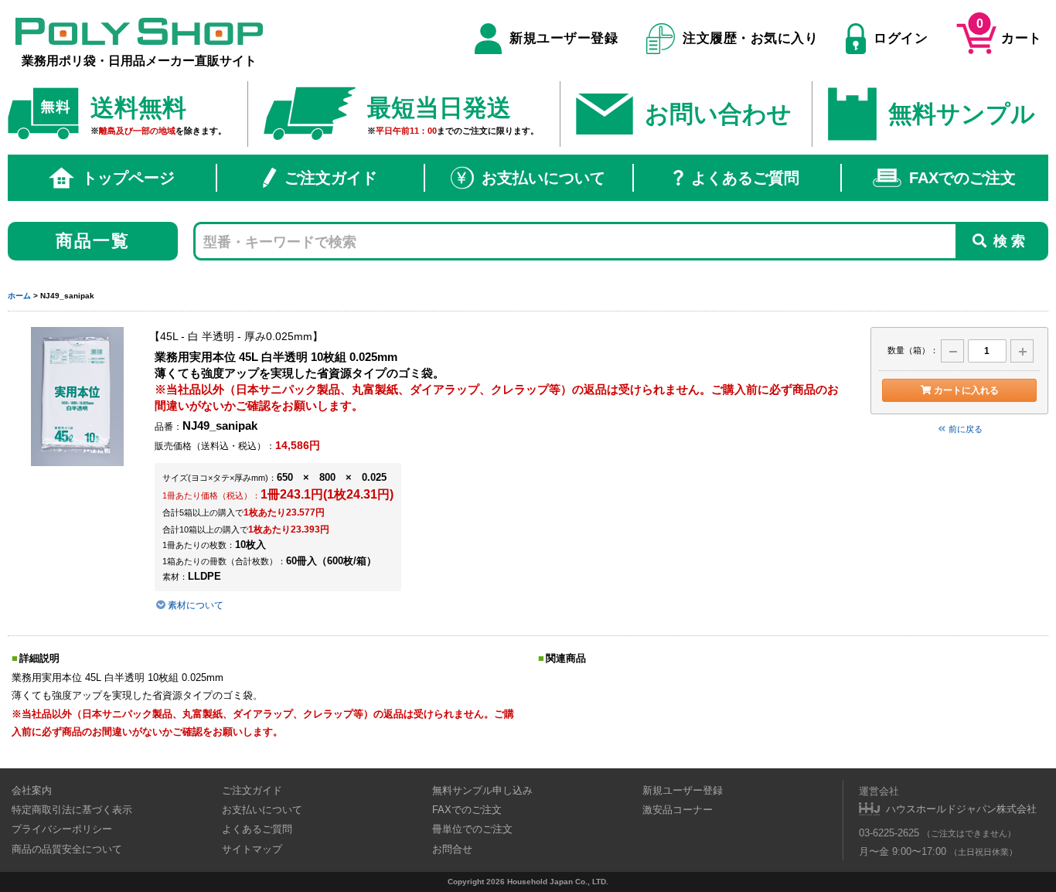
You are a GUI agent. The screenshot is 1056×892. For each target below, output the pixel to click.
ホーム (19, 295)
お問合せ (452, 849)
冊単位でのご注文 (472, 829)
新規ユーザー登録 (563, 38)
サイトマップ (252, 849)
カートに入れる (966, 390)
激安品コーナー (677, 809)
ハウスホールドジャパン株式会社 (961, 809)
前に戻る (966, 429)
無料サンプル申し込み (482, 790)
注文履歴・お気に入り (750, 38)
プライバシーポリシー (62, 829)
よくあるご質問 (745, 177)
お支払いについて (543, 177)
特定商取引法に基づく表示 (72, 809)
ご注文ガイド (330, 177)
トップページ (128, 177)
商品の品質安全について (67, 849)
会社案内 (32, 790)
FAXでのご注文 (962, 177)
